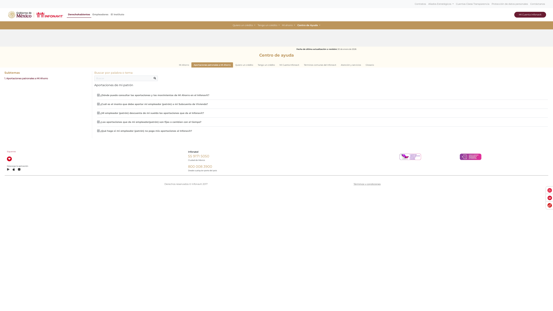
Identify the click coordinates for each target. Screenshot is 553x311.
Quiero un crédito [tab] (244, 65)
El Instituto (117, 14)
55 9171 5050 (198, 156)
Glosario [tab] (370, 65)
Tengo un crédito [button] (268, 25)
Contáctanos (537, 4)
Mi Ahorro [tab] (184, 65)
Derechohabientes (79, 14)
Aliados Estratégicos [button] (440, 4)
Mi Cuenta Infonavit (530, 14)
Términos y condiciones (367, 184)
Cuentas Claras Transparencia (472, 4)
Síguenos (11, 151)
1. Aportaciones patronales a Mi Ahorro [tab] (26, 78)
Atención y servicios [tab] (351, 65)
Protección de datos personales (510, 4)
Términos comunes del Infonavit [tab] (320, 65)
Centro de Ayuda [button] (308, 25)
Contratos (420, 4)
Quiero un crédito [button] (243, 25)
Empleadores (100, 14)
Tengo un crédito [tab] (266, 65)
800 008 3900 (200, 166)
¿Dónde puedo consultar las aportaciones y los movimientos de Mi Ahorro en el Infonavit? (154, 95)
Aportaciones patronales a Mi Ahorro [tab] (212, 65)
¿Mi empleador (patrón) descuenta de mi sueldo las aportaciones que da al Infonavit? (152, 113)
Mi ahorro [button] (287, 25)
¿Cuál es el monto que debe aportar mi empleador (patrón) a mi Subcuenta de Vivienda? (154, 104)
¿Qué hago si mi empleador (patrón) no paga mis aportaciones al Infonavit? (146, 131)
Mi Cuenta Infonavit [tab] (289, 65)
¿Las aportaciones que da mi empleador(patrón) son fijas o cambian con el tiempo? (150, 122)
